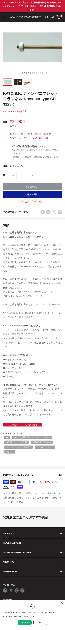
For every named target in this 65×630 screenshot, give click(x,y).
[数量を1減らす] (13, 175)
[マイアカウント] (52, 17)
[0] (59, 17)
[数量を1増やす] (32, 175)
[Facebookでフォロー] (5, 590)
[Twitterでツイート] (54, 212)
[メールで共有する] (60, 212)
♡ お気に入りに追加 (32, 201)
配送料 (13, 134)
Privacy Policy (28, 616)
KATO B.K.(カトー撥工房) (15, 111)
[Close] (62, 603)
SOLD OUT (32, 186)
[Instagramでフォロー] (17, 590)
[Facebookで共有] (43, 212)
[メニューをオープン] (4, 17)
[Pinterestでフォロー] (22, 590)
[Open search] (46, 17)
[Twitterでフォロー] (11, 590)
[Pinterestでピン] (48, 212)
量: (4, 175)
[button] (32, 194)
